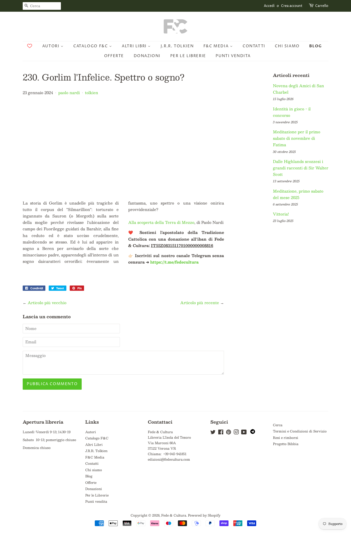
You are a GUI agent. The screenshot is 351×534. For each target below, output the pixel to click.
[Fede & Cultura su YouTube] (244, 433)
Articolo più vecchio (47, 302)
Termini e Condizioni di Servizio (300, 431)
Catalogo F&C (91, 46)
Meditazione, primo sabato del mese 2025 (298, 194)
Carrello (321, 6)
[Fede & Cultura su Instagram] (236, 433)
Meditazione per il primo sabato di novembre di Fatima (296, 138)
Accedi (269, 6)
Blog (315, 46)
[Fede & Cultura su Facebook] (220, 433)
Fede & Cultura (173, 515)
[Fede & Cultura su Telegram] (252, 432)
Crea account (292, 6)
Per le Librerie (188, 56)
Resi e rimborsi (285, 437)
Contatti (254, 46)
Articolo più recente (199, 302)
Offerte (114, 56)
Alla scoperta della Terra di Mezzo (161, 222)
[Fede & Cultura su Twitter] (213, 433)
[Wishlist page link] (29, 45)
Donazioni (147, 56)
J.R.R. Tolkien (177, 46)
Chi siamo (287, 46)
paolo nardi (69, 92)
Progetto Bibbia (285, 444)
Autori (51, 46)
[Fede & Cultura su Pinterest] (228, 433)
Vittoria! (281, 214)
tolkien (91, 92)
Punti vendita (233, 56)
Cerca (277, 425)
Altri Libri (135, 46)
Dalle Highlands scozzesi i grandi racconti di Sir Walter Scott (300, 168)
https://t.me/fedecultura (174, 262)
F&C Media (216, 46)
